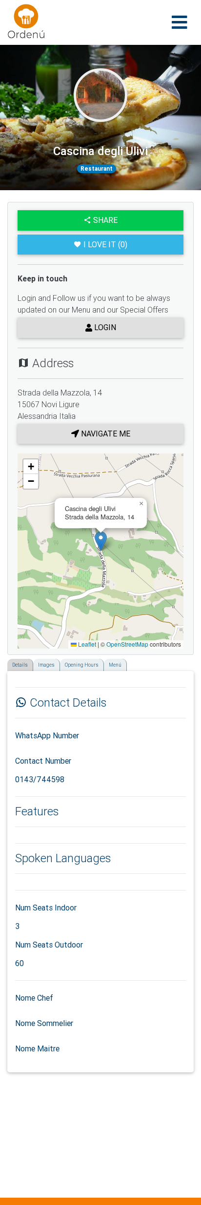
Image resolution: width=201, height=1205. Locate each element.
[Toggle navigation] (179, 22)
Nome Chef (34, 998)
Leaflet (86, 644)
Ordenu (20, 10)
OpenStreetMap (127, 644)
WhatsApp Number (47, 735)
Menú (115, 665)
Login (104, 327)
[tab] (10, 662)
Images (46, 665)
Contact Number (43, 761)
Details (20, 665)
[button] (101, 541)
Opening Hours (82, 665)
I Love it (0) (105, 244)
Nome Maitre (37, 1048)
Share (104, 220)
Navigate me (104, 433)
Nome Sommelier (44, 1023)
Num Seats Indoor (46, 907)
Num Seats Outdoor (49, 944)
